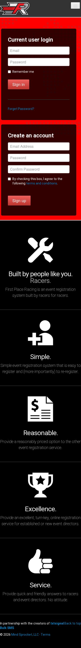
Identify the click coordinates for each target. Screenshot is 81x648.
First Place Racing (21, 8)
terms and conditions (41, 183)
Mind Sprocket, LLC (25, 634)
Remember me (23, 71)
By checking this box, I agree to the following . (37, 181)
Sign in (18, 84)
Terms (45, 634)
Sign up (19, 200)
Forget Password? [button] (21, 109)
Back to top (72, 623)
